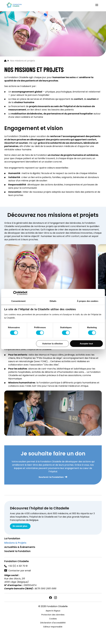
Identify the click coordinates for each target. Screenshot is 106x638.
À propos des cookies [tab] (87, 301)
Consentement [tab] (18, 301)
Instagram (55, 597)
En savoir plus (20, 526)
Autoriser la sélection (52, 343)
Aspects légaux (53, 610)
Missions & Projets (15, 543)
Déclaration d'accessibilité (53, 622)
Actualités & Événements (19, 547)
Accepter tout (86, 343)
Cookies (53, 618)
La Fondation (12, 538)
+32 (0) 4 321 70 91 (18, 566)
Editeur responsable (52, 626)
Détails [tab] (53, 301)
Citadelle (14, 5)
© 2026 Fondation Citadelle (53, 606)
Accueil (5, 61)
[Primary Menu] (97, 5)
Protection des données (52, 614)
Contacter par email (19, 570)
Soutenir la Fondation (51, 477)
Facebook (50, 597)
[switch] (40, 333)
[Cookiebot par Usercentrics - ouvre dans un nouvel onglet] (15, 293)
